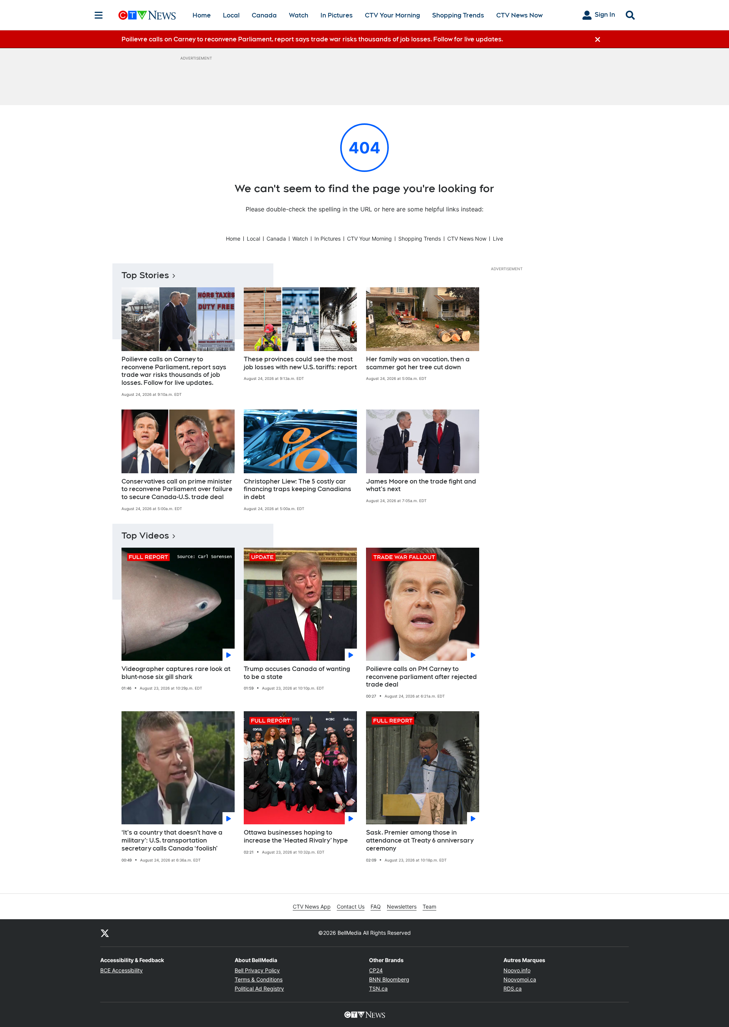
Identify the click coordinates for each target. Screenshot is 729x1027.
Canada (264, 15)
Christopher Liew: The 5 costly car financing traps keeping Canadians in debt (297, 489)
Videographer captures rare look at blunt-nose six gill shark (176, 672)
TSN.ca (378, 988)
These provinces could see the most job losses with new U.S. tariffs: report (300, 363)
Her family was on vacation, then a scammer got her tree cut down (418, 363)
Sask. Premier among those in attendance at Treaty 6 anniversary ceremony (419, 840)
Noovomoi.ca (519, 979)
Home (202, 15)
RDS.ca (512, 988)
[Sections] (98, 15)
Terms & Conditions (258, 979)
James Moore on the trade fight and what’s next (421, 485)
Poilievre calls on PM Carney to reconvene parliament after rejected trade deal (421, 676)
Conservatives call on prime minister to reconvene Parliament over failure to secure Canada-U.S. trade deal (177, 489)
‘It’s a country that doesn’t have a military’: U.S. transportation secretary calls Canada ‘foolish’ (172, 840)
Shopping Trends (458, 15)
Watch (298, 15)
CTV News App (312, 906)
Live (498, 238)
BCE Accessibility (121, 970)
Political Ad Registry (259, 988)
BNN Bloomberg (389, 979)
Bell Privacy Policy (257, 970)
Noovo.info (516, 970)
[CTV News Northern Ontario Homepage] (147, 15)
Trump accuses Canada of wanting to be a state (297, 672)
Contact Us (350, 906)
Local (231, 15)
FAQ (376, 906)
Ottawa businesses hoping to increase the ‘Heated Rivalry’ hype (296, 836)
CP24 (376, 970)
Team (429, 906)
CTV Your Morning (392, 15)
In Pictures (336, 15)
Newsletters (402, 906)
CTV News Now (519, 15)
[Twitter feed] (104, 932)
